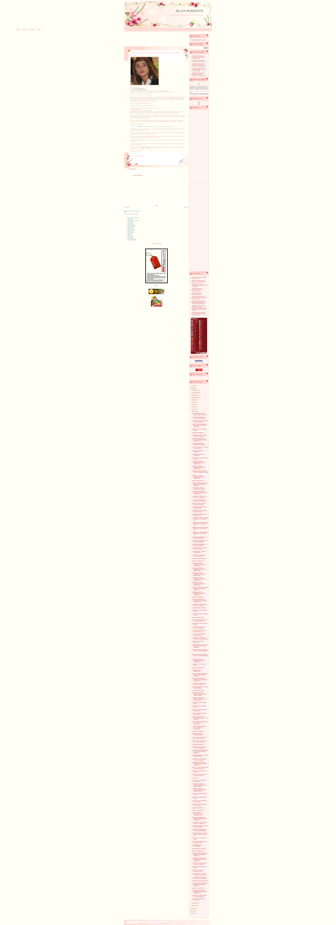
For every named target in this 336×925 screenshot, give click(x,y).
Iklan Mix (130, 233)
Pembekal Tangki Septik (198, 617)
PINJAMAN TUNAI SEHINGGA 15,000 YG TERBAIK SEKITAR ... (200, 472)
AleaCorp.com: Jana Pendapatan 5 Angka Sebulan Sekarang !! (199, 285)
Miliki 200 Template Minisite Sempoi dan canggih (199, 504)
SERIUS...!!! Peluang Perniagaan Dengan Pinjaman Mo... (200, 768)
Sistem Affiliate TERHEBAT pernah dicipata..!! (199, 631)
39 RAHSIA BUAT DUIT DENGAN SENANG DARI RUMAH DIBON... (199, 694)
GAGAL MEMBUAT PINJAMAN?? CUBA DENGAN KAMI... (198, 814)
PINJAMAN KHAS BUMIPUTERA (196, 670)
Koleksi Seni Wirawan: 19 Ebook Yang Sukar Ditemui (198, 281)
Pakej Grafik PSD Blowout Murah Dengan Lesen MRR (199, 414)
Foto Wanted (131, 221)
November (194, 392)
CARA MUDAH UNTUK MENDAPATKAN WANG (198, 444)
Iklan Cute (130, 235)
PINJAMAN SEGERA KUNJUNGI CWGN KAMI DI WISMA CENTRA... (200, 589)
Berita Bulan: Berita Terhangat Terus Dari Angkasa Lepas (197, 290)
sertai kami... (195, 778)
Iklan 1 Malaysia (131, 230)
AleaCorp (39, 29)
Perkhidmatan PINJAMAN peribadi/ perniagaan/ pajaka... (200, 638)
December (194, 390)
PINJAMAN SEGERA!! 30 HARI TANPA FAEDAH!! (200, 687)
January (194, 905)
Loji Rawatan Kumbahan (198, 690)
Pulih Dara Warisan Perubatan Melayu (197, 293)
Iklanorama (130, 231)
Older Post (186, 207)
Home (17, 29)
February (194, 903)
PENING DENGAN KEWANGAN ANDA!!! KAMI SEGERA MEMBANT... (200, 484)
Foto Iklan (130, 219)
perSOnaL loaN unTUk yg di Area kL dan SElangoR (199, 747)
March (193, 411)
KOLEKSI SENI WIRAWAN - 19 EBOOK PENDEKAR (199, 537)
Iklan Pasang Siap (132, 238)
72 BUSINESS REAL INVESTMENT (197, 845)
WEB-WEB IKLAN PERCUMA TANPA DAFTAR (199, 507)
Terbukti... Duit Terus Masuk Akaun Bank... (199, 781)
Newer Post (127, 207)
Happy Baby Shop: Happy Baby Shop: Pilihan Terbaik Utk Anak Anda (198, 314)
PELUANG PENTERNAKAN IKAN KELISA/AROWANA (199, 830)
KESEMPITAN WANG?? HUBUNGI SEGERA (198, 734)
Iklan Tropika (131, 224)
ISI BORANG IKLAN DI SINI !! (199, 40)
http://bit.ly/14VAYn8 (142, 89)
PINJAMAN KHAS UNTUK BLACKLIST (198, 899)
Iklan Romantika (131, 226)
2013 (192, 388)
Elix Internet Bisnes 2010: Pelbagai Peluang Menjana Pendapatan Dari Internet (198, 302)
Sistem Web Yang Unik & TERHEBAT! (198, 451)
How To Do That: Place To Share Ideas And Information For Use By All (199, 297)
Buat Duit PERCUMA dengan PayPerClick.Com (199, 548)
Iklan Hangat (131, 232)
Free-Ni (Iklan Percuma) (133, 217)
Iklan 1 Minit (130, 222)
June (193, 404)
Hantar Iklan (130, 227)
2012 (192, 908)
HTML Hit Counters (199, 362)
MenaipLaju (25, 29)
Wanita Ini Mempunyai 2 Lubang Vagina (198, 56)
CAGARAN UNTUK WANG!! (199, 607)
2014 (192, 386)
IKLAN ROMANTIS (189, 11)
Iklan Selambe (131, 225)
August (194, 399)
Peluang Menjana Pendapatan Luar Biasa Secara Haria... (199, 874)
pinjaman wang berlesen (198, 480)
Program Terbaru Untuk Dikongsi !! (198, 642)
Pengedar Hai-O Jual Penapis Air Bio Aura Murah (199, 775)
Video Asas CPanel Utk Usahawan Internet (198, 871)
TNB (196, 922)
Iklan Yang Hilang (132, 240)
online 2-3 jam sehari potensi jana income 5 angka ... (199, 738)
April (193, 409)
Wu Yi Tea (192, 922)
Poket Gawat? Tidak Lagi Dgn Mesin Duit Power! (199, 842)
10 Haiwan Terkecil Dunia (198, 60)
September (195, 397)
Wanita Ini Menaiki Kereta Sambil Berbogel (198, 69)
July (193, 402)
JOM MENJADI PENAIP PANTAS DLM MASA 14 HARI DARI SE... (200, 519)
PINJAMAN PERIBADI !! (198, 432)
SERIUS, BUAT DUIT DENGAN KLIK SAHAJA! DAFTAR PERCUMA (153, 54)
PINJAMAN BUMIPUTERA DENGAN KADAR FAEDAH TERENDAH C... (199, 440)
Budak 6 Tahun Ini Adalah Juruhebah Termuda (198, 73)
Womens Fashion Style (167, 922)
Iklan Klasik (130, 237)
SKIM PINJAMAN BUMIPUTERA (200, 881)
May (193, 407)
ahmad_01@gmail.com (139, 88)
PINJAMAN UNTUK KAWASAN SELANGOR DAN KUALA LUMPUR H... (199, 646)
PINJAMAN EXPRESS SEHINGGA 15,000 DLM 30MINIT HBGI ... (198, 463)
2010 (192, 913)
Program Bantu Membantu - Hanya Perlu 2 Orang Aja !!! (199, 500)
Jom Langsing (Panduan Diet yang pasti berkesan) (199, 620)
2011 (192, 911)
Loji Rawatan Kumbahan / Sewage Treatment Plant (199, 418)
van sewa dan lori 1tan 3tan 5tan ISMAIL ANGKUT (200, 447)
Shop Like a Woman (158, 922)
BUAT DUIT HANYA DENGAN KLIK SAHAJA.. (199, 710)
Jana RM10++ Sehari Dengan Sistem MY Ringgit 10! (199, 435)
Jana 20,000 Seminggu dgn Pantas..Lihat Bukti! (199, 555)
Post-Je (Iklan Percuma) (133, 220)
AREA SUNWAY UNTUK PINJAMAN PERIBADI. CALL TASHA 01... (200, 718)
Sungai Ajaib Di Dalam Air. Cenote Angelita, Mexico (198, 64)
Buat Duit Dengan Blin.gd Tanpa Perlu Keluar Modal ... (200, 421)
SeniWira (32, 29)
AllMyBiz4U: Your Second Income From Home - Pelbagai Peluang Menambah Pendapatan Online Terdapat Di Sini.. (199, 308)
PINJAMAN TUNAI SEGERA (199, 558)
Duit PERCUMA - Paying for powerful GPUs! (199, 552)
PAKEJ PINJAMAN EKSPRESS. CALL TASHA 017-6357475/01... (200, 723)
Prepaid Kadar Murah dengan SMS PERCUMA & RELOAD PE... (199, 834)
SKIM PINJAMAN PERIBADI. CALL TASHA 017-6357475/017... (199, 728)
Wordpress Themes (182, 922)
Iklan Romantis (131, 228)
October (194, 395)
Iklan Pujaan (131, 236)
